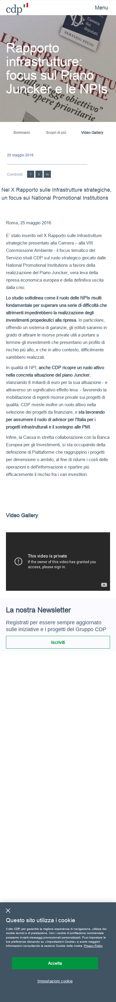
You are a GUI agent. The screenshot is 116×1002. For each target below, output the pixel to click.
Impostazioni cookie (55, 981)
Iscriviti (58, 642)
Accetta (55, 963)
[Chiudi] (8, 910)
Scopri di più (56, 132)
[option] (58, 561)
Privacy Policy (93, 946)
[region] (58, 952)
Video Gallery (92, 132)
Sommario (21, 132)
